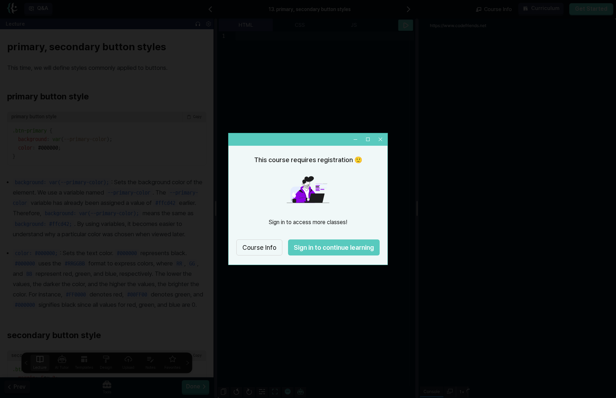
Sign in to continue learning (334, 247)
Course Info (259, 247)
